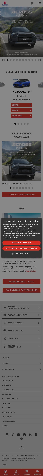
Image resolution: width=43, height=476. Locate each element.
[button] (22, 254)
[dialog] (21, 238)
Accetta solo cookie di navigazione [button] (21, 248)
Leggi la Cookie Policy (10, 238)
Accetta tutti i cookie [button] (21, 243)
